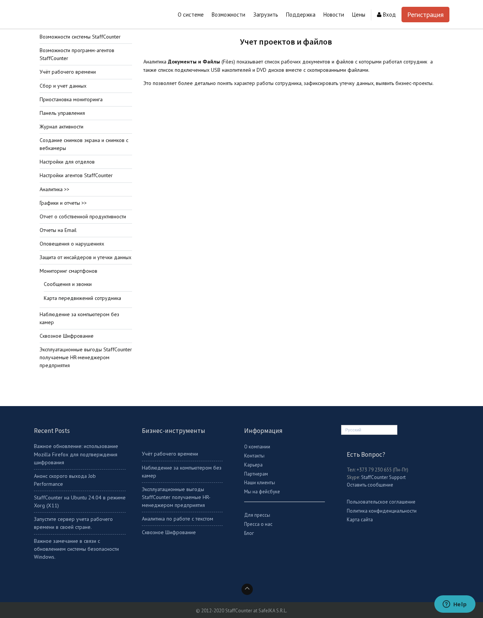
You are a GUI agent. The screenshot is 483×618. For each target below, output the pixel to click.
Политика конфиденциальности (382, 511)
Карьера (253, 465)
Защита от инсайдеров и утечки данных (85, 257)
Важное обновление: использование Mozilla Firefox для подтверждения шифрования (76, 454)
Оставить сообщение (370, 485)
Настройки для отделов (67, 161)
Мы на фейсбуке (262, 491)
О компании (257, 446)
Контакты (254, 456)
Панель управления (62, 113)
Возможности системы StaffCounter (80, 36)
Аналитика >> (54, 189)
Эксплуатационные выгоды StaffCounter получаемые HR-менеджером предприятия (86, 357)
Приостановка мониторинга (71, 99)
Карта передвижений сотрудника (82, 298)
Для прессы (257, 515)
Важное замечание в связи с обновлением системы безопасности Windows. (76, 549)
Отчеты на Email (58, 230)
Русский (353, 430)
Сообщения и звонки (68, 284)
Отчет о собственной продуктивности (83, 216)
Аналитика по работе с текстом (177, 518)
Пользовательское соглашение (381, 502)
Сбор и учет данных (63, 85)
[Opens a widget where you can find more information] (454, 604)
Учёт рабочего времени (68, 71)
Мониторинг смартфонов (68, 270)
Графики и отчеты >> (63, 202)
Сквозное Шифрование (67, 335)
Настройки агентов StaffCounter (76, 175)
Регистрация (425, 14)
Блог (249, 533)
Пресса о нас (258, 524)
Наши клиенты (259, 482)
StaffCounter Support (383, 477)
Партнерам (256, 474)
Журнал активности (61, 126)
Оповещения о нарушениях (72, 243)
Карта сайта (360, 519)
